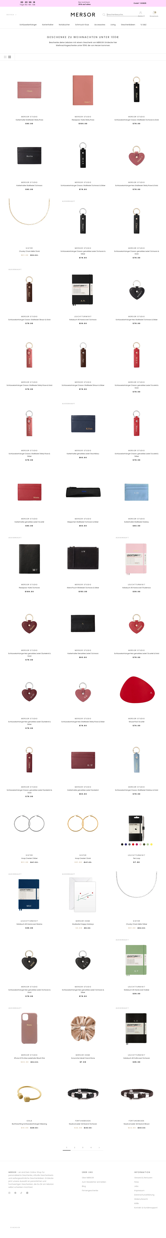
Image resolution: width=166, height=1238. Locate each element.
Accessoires (99, 24)
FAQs (136, 1182)
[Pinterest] (15, 1192)
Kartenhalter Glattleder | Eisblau (136, 522)
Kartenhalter (47, 24)
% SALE (143, 24)
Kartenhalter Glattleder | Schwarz (29, 185)
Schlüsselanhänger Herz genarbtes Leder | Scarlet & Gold (136, 653)
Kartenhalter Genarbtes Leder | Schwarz (83, 653)
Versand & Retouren (143, 1177)
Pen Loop (136, 858)
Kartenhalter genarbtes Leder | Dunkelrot (83, 790)
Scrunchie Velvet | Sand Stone (83, 1058)
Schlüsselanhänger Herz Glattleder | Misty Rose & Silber (83, 722)
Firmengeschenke (90, 1190)
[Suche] (118, 14)
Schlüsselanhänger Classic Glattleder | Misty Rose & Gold (29, 385)
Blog (84, 1186)
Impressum (139, 1190)
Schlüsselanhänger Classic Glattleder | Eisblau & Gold (136, 790)
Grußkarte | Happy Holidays (83, 924)
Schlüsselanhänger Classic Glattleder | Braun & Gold (29, 320)
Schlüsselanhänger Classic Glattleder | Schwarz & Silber (83, 185)
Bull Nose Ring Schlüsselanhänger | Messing (29, 1124)
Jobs (136, 1186)
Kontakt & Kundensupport (146, 1207)
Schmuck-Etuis (82, 24)
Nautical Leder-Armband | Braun (137, 1124)
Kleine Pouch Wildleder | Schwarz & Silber (83, 588)
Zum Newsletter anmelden (94, 1182)
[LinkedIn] (27, 1192)
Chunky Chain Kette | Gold (29, 251)
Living (113, 24)
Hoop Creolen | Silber (29, 858)
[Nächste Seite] (99, 1148)
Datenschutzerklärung (144, 1194)
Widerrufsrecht (141, 1199)
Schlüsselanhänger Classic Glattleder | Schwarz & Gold (137, 120)
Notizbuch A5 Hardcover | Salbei (136, 990)
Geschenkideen (128, 24)
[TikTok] (21, 1192)
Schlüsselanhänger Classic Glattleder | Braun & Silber (83, 385)
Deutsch (10, 15)
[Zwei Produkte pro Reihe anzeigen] (5, 57)
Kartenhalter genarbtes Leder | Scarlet (29, 522)
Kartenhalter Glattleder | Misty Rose (29, 120)
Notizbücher (64, 24)
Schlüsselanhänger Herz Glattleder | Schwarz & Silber (136, 320)
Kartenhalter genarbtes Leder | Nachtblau (83, 454)
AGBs (136, 1203)
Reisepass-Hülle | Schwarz (29, 588)
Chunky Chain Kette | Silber (136, 924)
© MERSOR (15, 1227)
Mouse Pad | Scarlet (136, 722)
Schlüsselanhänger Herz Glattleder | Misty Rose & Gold (136, 185)
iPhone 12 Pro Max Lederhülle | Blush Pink (29, 1058)
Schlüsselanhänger (28, 24)
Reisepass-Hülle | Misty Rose (83, 120)
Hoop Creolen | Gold (83, 858)
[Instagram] (9, 1192)
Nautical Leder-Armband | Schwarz (83, 1124)
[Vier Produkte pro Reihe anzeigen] (9, 57)
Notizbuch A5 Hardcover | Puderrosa (136, 588)
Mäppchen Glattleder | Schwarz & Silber (82, 522)
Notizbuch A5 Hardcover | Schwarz (82, 320)
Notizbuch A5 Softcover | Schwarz (136, 1058)
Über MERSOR (88, 1177)
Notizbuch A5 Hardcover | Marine (29, 924)
